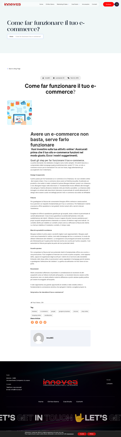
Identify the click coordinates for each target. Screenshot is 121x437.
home (40, 402)
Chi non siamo (50, 4)
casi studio (67, 402)
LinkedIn (110, 383)
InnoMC (47, 78)
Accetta (82, 434)
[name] (12, 4)
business (34, 311)
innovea (76, 311)
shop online (85, 311)
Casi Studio (75, 4)
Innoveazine (85, 4)
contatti (79, 402)
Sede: (8, 375)
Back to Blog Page (14, 69)
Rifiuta (91, 434)
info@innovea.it (16, 389)
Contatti (94, 4)
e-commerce (44, 311)
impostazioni (70, 434)
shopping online (36, 315)
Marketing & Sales (62, 4)
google (53, 311)
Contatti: (8, 384)
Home (41, 4)
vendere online (85, 179)
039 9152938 (17, 387)
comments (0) (59, 78)
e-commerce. (77, 160)
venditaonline (48, 315)
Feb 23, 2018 (74, 78)
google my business (64, 311)
